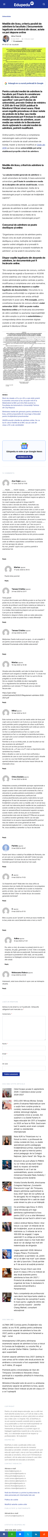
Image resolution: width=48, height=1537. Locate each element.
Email (4, 1054)
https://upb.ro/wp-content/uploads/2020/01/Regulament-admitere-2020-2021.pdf (23, 695)
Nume (5, 1044)
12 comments (17, 41)
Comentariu (7, 1014)
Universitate (6, 16)
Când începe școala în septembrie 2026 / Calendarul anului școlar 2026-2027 (29, 1092)
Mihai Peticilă (16, 36)
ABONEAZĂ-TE (24, 457)
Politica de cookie (11, 1500)
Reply (4, 559)
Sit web (5, 1064)
